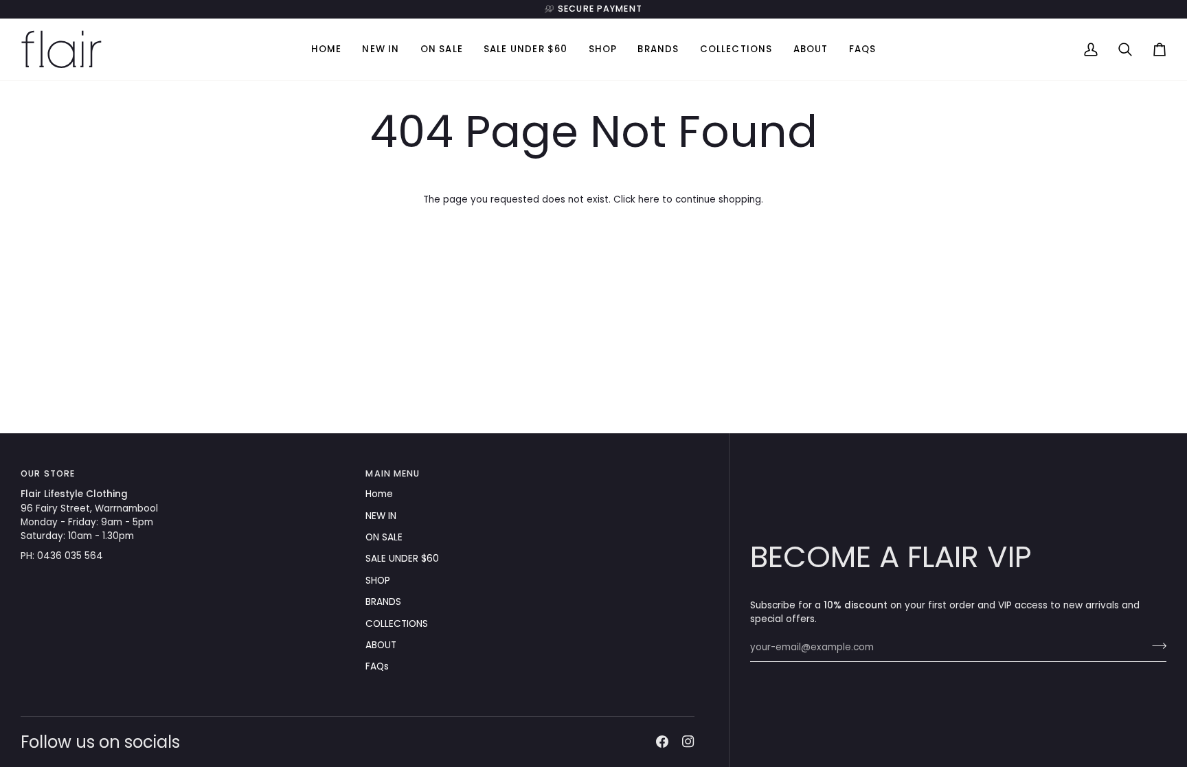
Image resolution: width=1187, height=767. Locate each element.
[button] (603, 49)
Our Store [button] (48, 473)
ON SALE (384, 537)
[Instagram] (688, 741)
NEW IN (380, 516)
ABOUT (380, 645)
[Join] (1155, 646)
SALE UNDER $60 (402, 558)
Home (379, 494)
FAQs (377, 666)
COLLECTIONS (396, 623)
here (648, 199)
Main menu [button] (392, 473)
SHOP (377, 580)
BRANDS (383, 601)
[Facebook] (662, 741)
